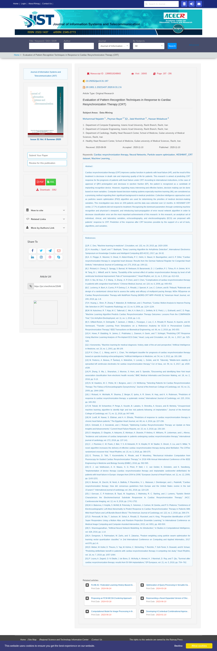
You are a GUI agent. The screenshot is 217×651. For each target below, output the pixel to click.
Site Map (32, 639)
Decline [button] (178, 645)
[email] (199, 4)
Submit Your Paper (38, 155)
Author (67, 41)
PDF (41, 182)
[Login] (191, 4)
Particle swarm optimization (161, 154)
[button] (95, 646)
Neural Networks (137, 154)
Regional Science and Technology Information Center (64, 639)
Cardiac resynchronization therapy (111, 154)
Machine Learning (101, 158)
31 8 (45, 139)
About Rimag (34, 4)
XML (51, 182)
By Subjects (139, 41)
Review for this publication (42, 163)
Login (23, 4)
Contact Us (97, 639)
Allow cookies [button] (199, 645)
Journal (102, 41)
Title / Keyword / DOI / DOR (43, 41)
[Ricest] (184, 4)
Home (16, 55)
